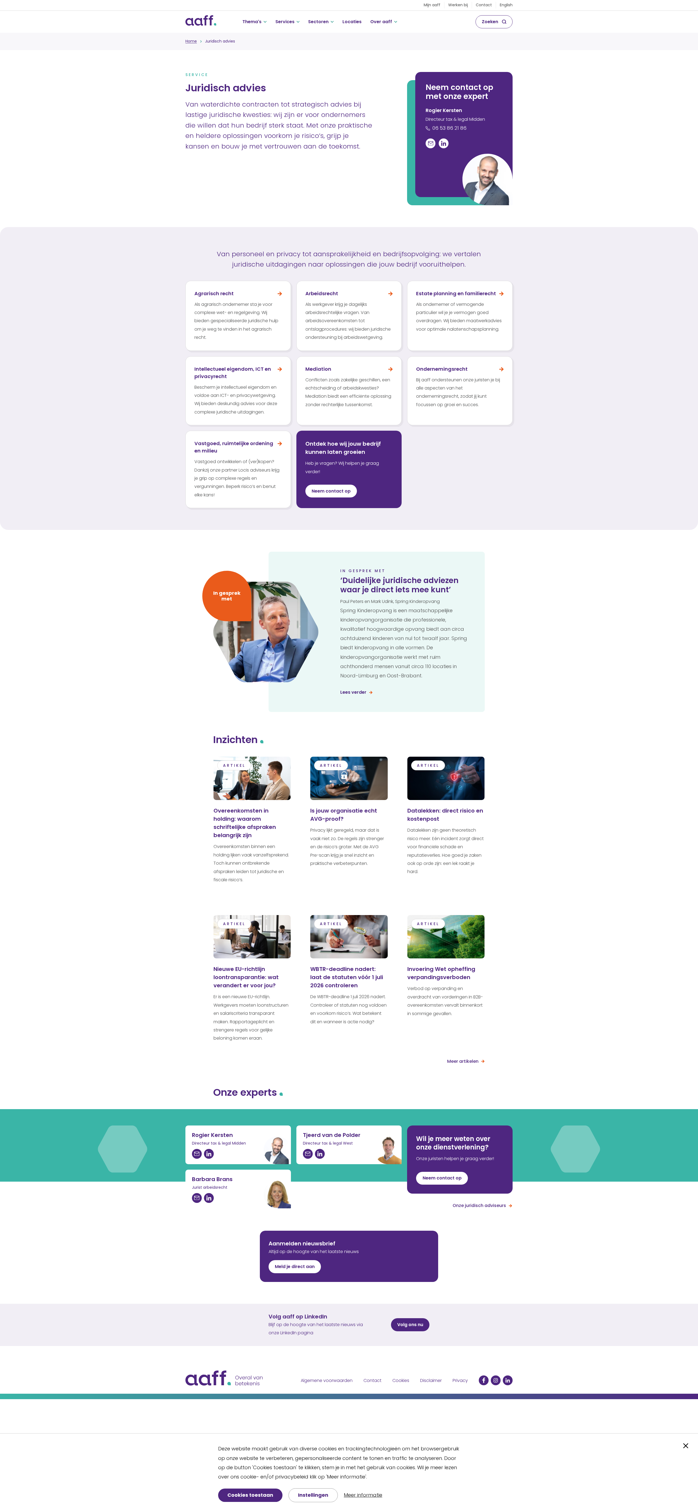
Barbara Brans (212, 1179)
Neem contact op (442, 1178)
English (506, 5)
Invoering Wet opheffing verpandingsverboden (441, 973)
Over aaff (381, 22)
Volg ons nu (410, 1324)
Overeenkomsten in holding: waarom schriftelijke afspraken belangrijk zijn (244, 823)
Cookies (400, 1380)
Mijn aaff (432, 5)
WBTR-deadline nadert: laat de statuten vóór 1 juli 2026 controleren (346, 977)
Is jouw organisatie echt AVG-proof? (343, 815)
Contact (484, 5)
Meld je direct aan (295, 1266)
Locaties (352, 22)
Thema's (251, 22)
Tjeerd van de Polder (331, 1135)
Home (191, 41)
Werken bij (458, 5)
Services (284, 22)
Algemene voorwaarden (327, 1380)
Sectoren (318, 22)
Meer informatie (363, 1495)
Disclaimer (431, 1380)
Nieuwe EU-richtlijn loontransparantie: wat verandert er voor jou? (246, 977)
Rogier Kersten (444, 110)
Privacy (460, 1380)
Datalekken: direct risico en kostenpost (445, 815)
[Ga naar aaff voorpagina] (200, 22)
